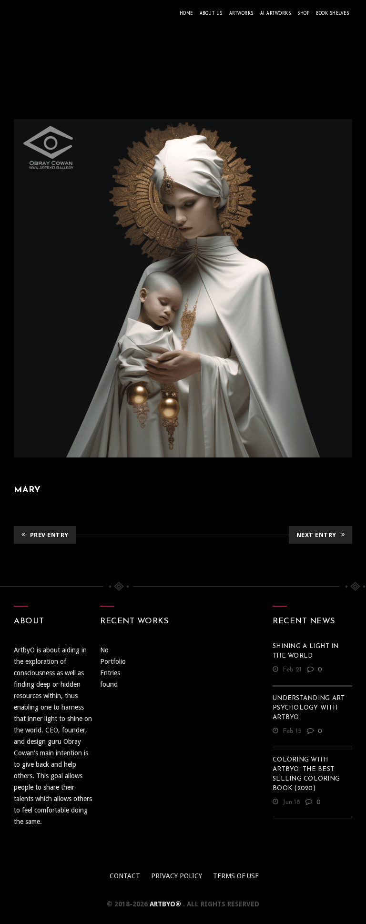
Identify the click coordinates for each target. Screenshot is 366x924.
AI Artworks (275, 12)
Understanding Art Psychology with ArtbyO (309, 708)
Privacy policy (176, 876)
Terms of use (236, 876)
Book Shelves (332, 12)
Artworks (241, 12)
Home (186, 12)
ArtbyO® (166, 904)
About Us (211, 12)
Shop (303, 12)
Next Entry (316, 534)
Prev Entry (49, 534)
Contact (125, 876)
